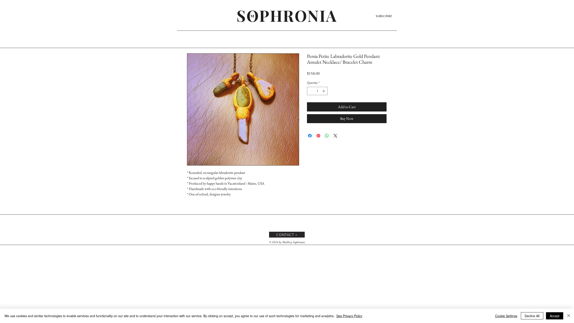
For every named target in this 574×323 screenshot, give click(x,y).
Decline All (532, 316)
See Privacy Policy (349, 316)
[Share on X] (335, 135)
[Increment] (324, 91)
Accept (554, 316)
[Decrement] (310, 91)
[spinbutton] (317, 91)
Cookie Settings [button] (506, 316)
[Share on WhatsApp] (327, 135)
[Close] (568, 315)
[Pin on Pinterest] (318, 135)
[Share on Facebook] (310, 135)
